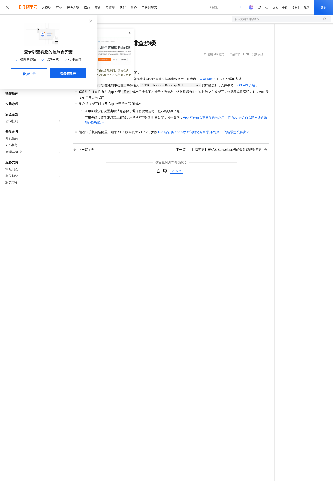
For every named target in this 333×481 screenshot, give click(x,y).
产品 (59, 7)
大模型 (46, 7)
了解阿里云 (149, 7)
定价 (98, 7)
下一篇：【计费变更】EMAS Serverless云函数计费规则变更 (219, 149)
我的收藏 (257, 54)
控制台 (296, 7)
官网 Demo (207, 78)
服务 (133, 7)
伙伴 (123, 7)
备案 (285, 7)
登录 (323, 7)
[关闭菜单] (7, 7)
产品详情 (235, 54)
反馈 (178, 171)
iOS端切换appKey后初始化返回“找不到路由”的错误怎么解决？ (203, 131)
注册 (306, 7)
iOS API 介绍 (246, 85)
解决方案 (73, 7)
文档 (275, 7)
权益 (87, 7)
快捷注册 (29, 73)
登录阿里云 (68, 73)
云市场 (110, 7)
